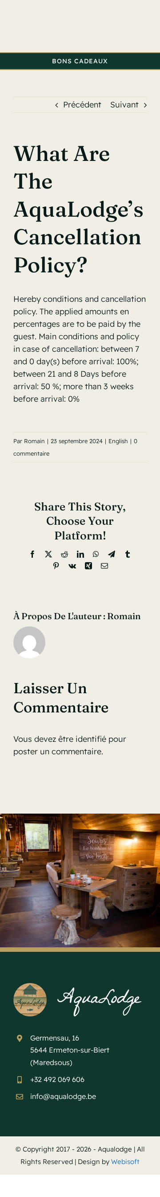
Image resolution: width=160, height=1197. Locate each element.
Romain (34, 440)
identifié (91, 739)
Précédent (82, 104)
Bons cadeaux (80, 61)
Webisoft (125, 1161)
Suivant (124, 104)
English (118, 440)
